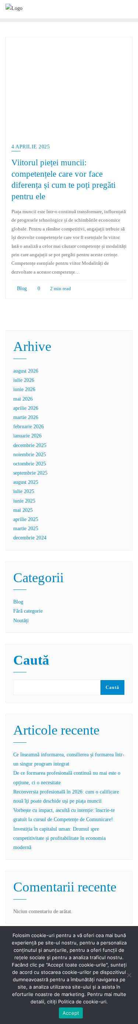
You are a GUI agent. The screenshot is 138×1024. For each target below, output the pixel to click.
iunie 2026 (24, 389)
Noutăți (21, 620)
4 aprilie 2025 (30, 146)
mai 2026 (23, 399)
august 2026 (25, 371)
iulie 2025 (23, 491)
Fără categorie (28, 611)
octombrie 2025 (29, 464)
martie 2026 (25, 417)
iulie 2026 (23, 380)
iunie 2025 (24, 501)
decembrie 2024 (29, 538)
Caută (31, 661)
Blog (21, 288)
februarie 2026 (28, 426)
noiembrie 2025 (29, 454)
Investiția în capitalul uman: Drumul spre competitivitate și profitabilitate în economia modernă (59, 838)
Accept (71, 1013)
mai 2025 (23, 510)
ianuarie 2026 (27, 436)
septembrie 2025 (30, 473)
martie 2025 (25, 528)
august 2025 (25, 482)
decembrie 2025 (29, 445)
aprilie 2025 (25, 519)
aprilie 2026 (25, 408)
